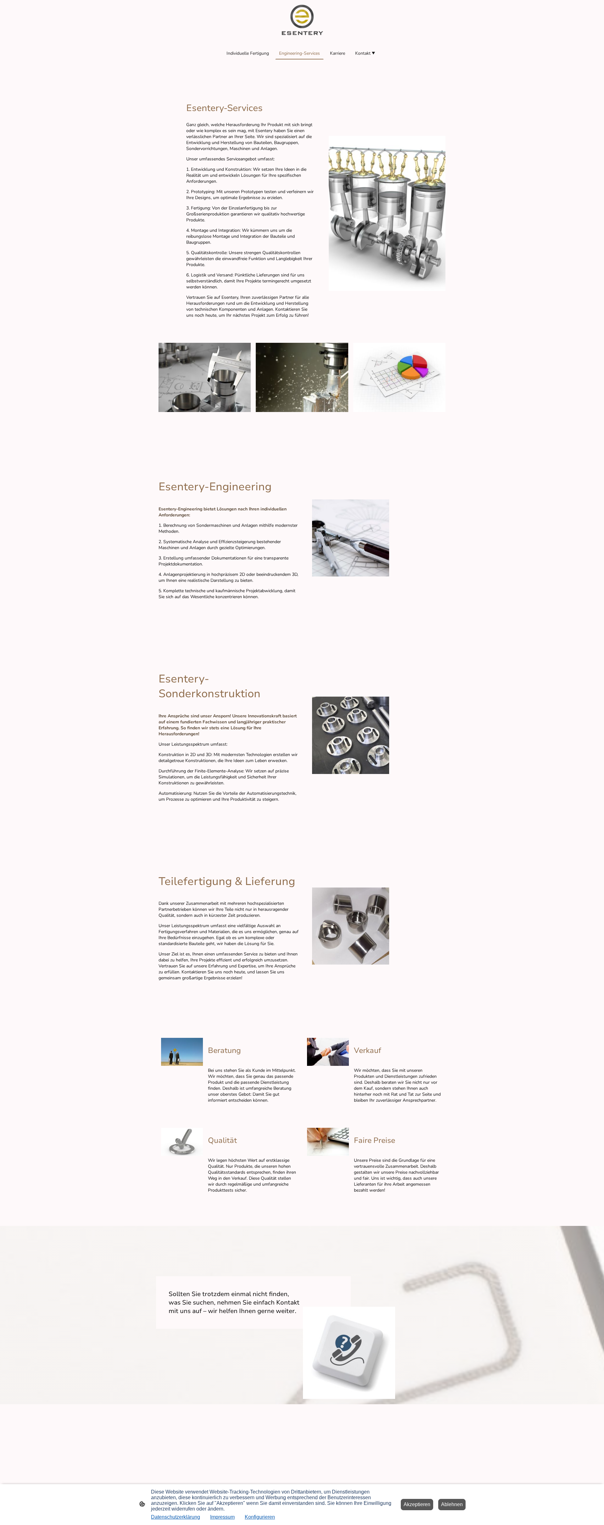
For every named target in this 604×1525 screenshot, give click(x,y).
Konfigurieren (260, 1517)
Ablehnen (452, 1504)
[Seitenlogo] (302, 21)
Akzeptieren (417, 1504)
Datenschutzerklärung (175, 1517)
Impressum (222, 1517)
